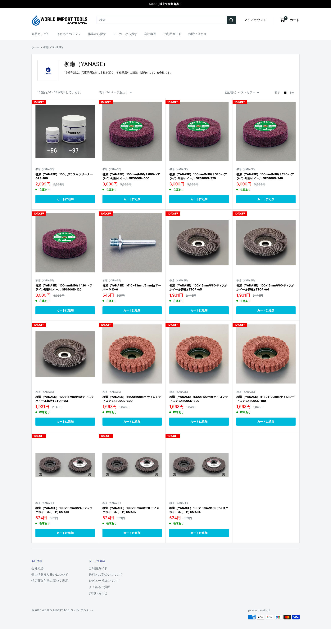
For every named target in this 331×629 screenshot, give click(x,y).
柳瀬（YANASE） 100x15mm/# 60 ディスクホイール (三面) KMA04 (198, 510)
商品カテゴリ (40, 34)
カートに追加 (65, 199)
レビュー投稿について (104, 580)
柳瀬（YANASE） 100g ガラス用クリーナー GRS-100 (64, 176)
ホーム (35, 47)
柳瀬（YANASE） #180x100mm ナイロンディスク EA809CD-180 (265, 399)
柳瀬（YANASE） (53, 47)
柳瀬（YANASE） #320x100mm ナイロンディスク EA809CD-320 (198, 399)
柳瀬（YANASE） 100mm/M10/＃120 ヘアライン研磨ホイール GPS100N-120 (63, 287)
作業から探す (97, 34)
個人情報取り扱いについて (49, 574)
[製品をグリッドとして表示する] (285, 92)
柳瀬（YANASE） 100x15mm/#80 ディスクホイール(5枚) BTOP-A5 (198, 287)
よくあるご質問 (99, 587)
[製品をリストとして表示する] (292, 92)
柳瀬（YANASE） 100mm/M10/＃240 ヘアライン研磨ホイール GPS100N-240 (265, 176)
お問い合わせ (197, 34)
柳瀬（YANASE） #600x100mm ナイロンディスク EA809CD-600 (131, 399)
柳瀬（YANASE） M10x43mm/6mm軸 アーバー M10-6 (131, 287)
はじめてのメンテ (69, 34)
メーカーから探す (125, 34)
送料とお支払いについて (106, 574)
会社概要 (150, 34)
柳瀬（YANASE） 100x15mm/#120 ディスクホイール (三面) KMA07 (130, 510)
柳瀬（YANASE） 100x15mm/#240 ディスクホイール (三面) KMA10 (64, 510)
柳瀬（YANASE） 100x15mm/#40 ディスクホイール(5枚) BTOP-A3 (64, 399)
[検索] (231, 20)
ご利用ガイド (172, 34)
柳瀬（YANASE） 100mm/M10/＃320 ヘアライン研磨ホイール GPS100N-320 (198, 176)
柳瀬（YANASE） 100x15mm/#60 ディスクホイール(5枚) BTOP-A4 (265, 287)
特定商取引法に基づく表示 (49, 580)
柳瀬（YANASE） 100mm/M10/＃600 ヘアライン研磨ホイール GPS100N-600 (131, 176)
